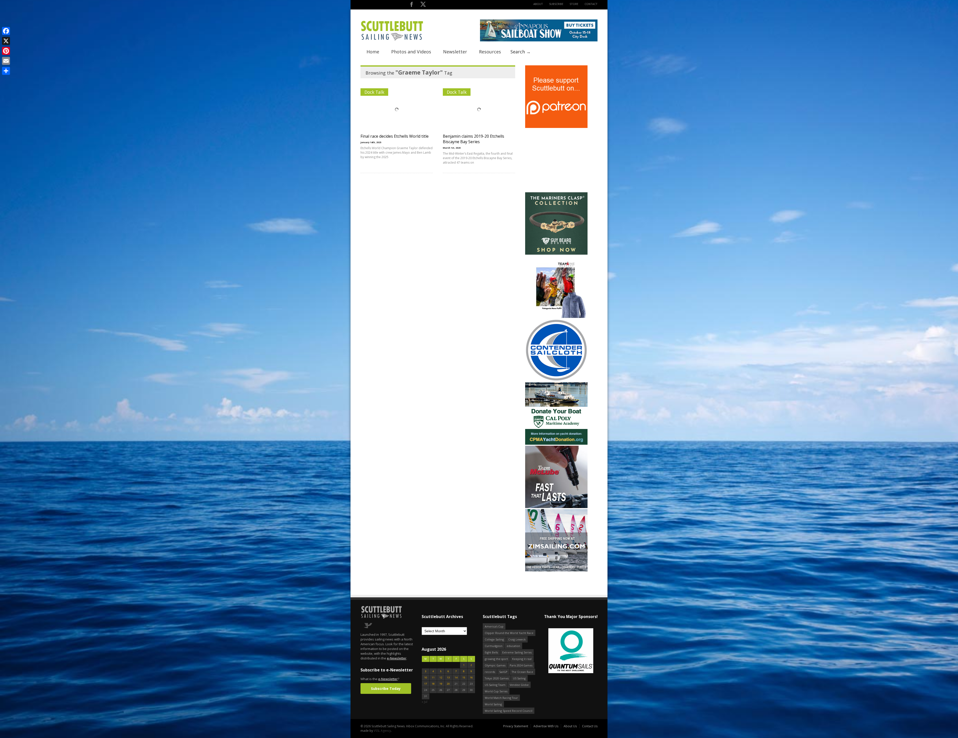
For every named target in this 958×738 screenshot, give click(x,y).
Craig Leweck (517, 639)
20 (448, 683)
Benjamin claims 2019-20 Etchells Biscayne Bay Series (473, 138)
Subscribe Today (386, 688)
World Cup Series (496, 691)
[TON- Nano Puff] (556, 317)
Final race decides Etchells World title (394, 136)
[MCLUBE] (556, 507)
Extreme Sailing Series (517, 652)
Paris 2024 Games (521, 665)
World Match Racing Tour (501, 698)
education (513, 646)
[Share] (6, 71)
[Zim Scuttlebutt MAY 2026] (556, 570)
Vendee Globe (519, 685)
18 (433, 683)
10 (425, 677)
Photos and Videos (411, 52)
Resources (490, 52)
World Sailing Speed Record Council (508, 711)
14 (456, 677)
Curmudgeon (493, 646)
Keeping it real (522, 659)
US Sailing (519, 678)
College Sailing (494, 639)
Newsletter (455, 52)
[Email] (6, 61)
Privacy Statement (515, 726)
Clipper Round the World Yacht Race (509, 633)
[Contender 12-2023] (556, 380)
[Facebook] (6, 31)
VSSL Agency (382, 731)
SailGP (503, 672)
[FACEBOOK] (411, 5)
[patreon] (556, 127)
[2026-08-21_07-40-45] (539, 40)
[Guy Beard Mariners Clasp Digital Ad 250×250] (556, 253)
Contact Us (590, 726)
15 (463, 677)
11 (433, 677)
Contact (591, 4)
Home (372, 52)
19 (440, 683)
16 (471, 677)
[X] (6, 41)
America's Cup (494, 626)
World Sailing (493, 704)
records (490, 672)
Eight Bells (491, 652)
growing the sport (496, 659)
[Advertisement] (556, 160)
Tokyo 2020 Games (497, 678)
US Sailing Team (495, 685)
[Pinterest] (6, 51)
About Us (570, 726)
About (538, 4)
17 (425, 683)
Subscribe (556, 4)
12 (440, 677)
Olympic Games (495, 665)
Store (574, 4)
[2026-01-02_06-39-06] (561, 651)
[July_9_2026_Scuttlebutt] (556, 443)
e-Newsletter (396, 658)
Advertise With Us (545, 726)
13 (448, 677)
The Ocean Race (522, 672)
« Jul (424, 702)
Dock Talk (374, 92)
